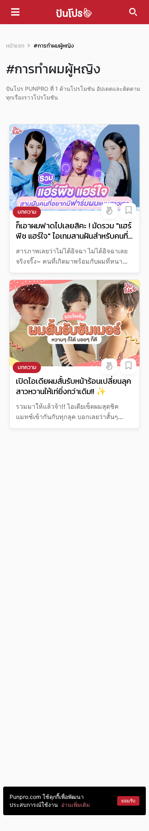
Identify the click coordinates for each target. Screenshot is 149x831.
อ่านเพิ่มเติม (75, 804)
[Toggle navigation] (15, 12)
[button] (109, 211)
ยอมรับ (128, 801)
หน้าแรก (15, 46)
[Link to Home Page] (73, 12)
